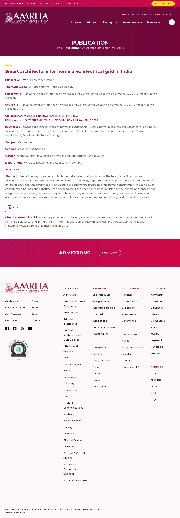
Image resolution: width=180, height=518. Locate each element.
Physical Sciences (73, 440)
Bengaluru (157, 307)
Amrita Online (101, 333)
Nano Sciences (72, 420)
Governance (129, 320)
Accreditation (130, 301)
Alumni (31, 3)
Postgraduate (101, 301)
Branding (127, 354)
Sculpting (69, 446)
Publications (72, 47)
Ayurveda (69, 357)
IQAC (154, 373)
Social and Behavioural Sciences (70, 469)
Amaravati (157, 301)
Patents (97, 373)
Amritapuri (157, 294)
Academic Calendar (133, 347)
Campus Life (73, 3)
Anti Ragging (13, 314)
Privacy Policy (50, 509)
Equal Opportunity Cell (84, 509)
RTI (99, 509)
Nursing (67, 427)
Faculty (44, 3)
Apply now (11, 301)
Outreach (11, 320)
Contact (169, 14)
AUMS (125, 341)
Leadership (128, 307)
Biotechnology (72, 364)
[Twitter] (15, 328)
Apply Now (109, 253)
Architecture (70, 312)
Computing (69, 377)
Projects (98, 379)
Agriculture (69, 294)
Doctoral (98, 314)
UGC (153, 392)
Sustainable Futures (75, 480)
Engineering (70, 389)
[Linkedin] (30, 328)
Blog (135, 14)
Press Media (129, 314)
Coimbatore (158, 320)
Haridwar (156, 353)
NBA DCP (156, 379)
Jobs (157, 14)
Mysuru (155, 333)
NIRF (154, 386)
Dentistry (68, 383)
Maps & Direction (15, 307)
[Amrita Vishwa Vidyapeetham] (26, 17)
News (125, 14)
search (172, 22)
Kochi (154, 327)
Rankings (127, 294)
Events (146, 14)
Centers (97, 354)
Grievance (65, 509)
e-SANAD (127, 360)
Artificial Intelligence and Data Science (72, 335)
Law (65, 396)
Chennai (155, 314)
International (14, 3)
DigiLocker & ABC (132, 367)
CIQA (154, 399)
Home (58, 47)
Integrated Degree (104, 307)
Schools (57, 3)
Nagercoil (156, 340)
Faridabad (157, 346)
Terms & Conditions (15, 513)
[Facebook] (7, 328)
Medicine (68, 414)
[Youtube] (22, 328)
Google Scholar (102, 360)
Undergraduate (101, 294)
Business (68, 370)
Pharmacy (69, 433)
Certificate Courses (104, 327)
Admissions (163, 3)
